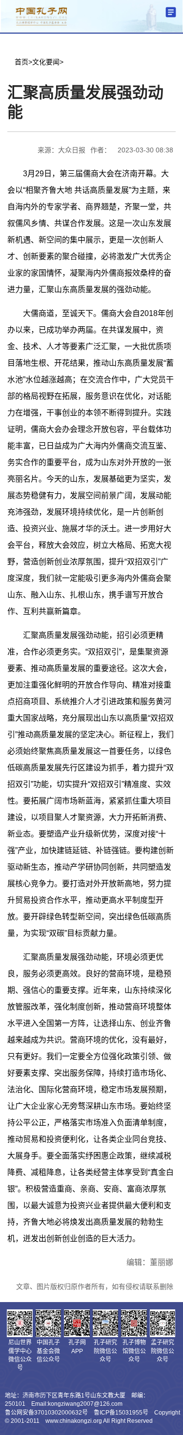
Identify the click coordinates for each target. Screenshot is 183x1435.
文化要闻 (46, 62)
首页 (21, 62)
